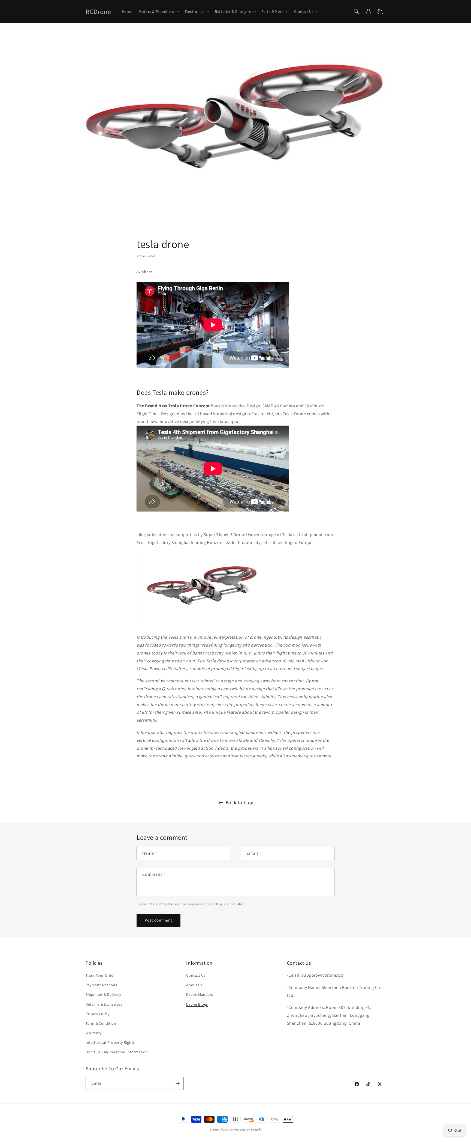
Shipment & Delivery (103, 994)
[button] (158, 11)
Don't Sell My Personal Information (117, 1052)
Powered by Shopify (248, 1129)
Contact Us (196, 975)
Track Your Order (100, 975)
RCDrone (227, 1129)
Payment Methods (101, 984)
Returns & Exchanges (104, 1004)
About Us (194, 984)
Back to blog (239, 802)
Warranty (94, 1032)
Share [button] (147, 271)
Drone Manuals (199, 994)
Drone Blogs (197, 1004)
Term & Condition (101, 1023)
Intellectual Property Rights (110, 1042)
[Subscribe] (177, 1083)
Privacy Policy (97, 1013)
